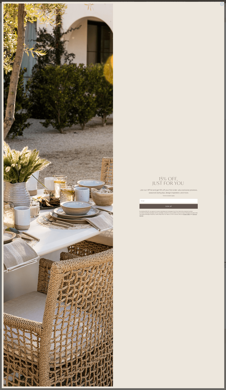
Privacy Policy (186, 214)
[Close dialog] (222, 4)
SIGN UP (168, 206)
